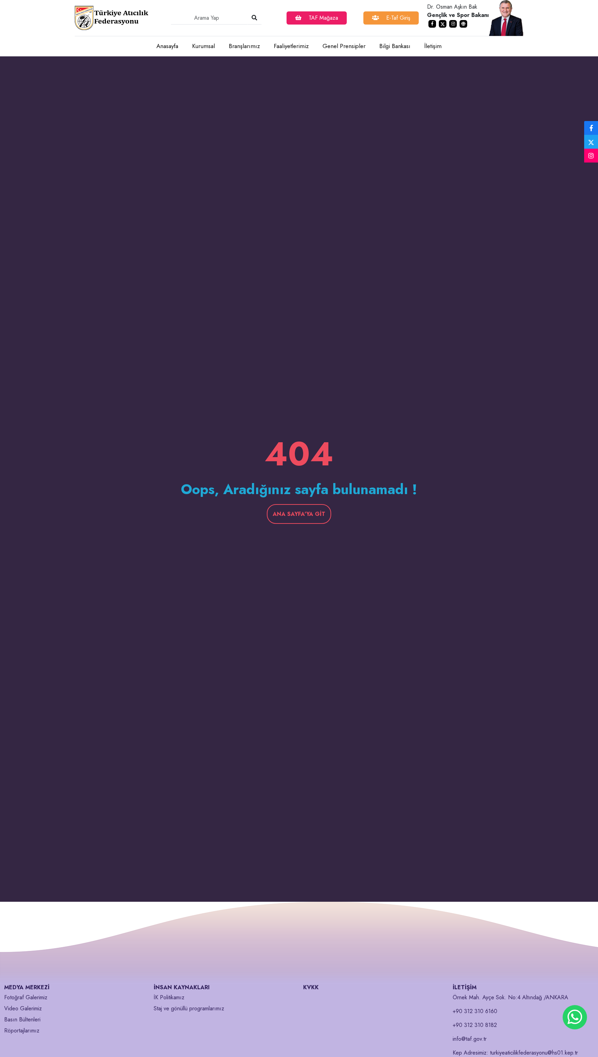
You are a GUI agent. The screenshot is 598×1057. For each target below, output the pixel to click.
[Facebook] (591, 128)
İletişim (433, 46)
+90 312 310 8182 (475, 1025)
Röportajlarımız (21, 1031)
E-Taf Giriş (397, 18)
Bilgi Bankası (394, 46)
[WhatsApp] (575, 1017)
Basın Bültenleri (22, 1019)
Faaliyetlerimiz (291, 46)
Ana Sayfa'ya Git (299, 514)
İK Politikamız (169, 997)
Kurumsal (203, 46)
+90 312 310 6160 (475, 1011)
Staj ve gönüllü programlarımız (189, 1008)
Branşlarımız (244, 46)
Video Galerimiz (23, 1008)
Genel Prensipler (344, 46)
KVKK (311, 987)
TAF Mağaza (322, 18)
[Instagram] (591, 156)
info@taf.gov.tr (470, 1039)
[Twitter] (591, 142)
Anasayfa (167, 46)
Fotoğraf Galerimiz (25, 997)
